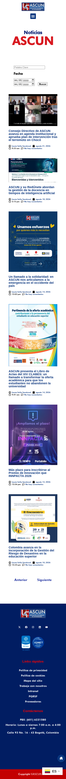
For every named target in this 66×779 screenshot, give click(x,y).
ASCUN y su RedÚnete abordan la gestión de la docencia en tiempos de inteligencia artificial (32, 190)
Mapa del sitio (33, 680)
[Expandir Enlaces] (61, 758)
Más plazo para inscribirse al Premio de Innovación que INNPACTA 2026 (29, 473)
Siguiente (44, 580)
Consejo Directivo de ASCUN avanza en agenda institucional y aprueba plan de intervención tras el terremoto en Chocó (33, 135)
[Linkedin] (39, 627)
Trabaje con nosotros (33, 686)
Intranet (33, 691)
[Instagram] (33, 627)
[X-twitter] (19, 627)
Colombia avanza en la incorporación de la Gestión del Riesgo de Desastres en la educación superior (31, 552)
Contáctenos (33, 711)
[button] (33, 16)
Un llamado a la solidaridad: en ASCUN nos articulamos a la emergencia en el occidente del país (31, 281)
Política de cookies (33, 675)
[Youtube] (46, 627)
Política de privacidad (33, 670)
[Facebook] (26, 627)
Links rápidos (33, 661)
